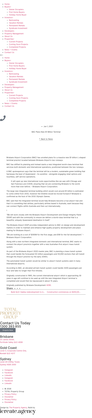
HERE (48, 285)
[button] (46, 55)
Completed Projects (17, 47)
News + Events (10, 50)
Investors (8, 17)
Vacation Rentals (16, 23)
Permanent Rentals (17, 25)
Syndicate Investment (18, 28)
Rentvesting (14, 20)
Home (7, 4)
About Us (8, 36)
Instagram (8, 370)
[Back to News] (39, 139)
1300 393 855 (10, 326)
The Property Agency (18, 407)
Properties (8, 39)
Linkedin (8, 375)
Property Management (14, 33)
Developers (9, 31)
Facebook (8, 372)
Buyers (7, 7)
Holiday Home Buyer (17, 15)
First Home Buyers (17, 12)
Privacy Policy (10, 394)
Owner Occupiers (16, 9)
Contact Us (9, 52)
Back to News (47, 139)
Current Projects (16, 41)
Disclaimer (8, 397)
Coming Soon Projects (18, 44)
